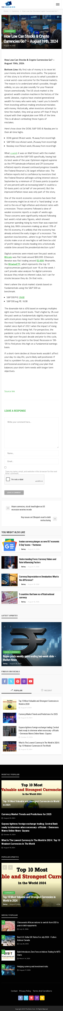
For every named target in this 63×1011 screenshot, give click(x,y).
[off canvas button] (57, 4)
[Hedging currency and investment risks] (8, 970)
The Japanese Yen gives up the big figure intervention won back (31, 658)
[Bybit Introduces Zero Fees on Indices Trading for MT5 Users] (8, 955)
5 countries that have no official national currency (36, 596)
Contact (14, 990)
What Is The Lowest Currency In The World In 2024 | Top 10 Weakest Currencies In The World (39, 744)
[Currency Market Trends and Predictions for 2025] (9, 718)
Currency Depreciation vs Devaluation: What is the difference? (39, 578)
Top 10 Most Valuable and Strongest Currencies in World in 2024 (39, 702)
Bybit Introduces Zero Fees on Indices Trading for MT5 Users (38, 953)
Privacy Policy (25, 990)
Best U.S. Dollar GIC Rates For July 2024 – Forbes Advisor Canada (36, 939)
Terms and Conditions (42, 990)
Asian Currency (11, 652)
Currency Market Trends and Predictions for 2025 (38, 714)
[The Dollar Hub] (8, 4)
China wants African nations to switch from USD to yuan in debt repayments (38, 924)
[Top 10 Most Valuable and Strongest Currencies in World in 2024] (9, 705)
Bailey (23, 549)
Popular (17, 690)
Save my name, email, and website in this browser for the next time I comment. (31, 472)
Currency (9, 31)
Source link (9, 391)
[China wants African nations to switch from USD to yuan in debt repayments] (8, 926)
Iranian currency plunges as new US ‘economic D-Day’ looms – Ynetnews (39, 543)
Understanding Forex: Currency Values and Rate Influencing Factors (37, 561)
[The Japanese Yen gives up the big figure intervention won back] (31, 644)
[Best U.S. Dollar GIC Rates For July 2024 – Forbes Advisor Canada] (8, 941)
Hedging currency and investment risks (32, 966)
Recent (48, 690)
